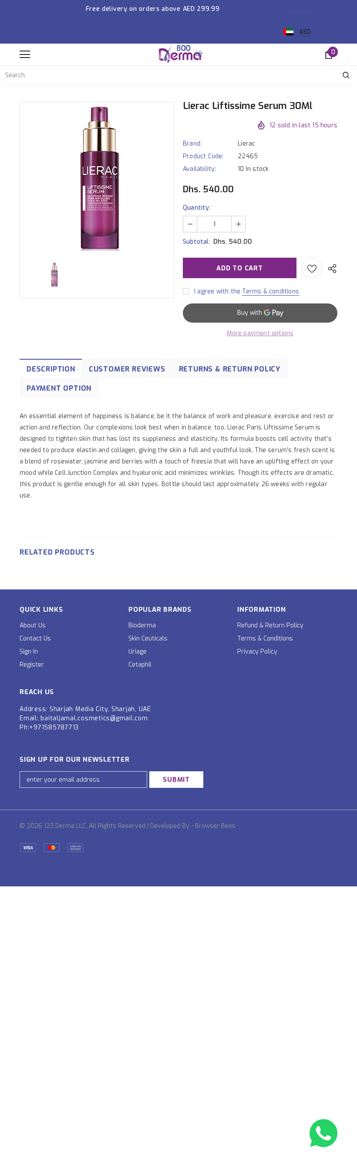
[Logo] (180, 54)
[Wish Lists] (312, 268)
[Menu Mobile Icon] (25, 54)
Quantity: (197, 208)
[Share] (329, 268)
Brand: (192, 144)
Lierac (246, 144)
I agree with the (217, 291)
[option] (96, 178)
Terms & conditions (270, 291)
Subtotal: (196, 242)
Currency (301, 12)
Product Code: (203, 156)
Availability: (199, 169)
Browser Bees (215, 826)
